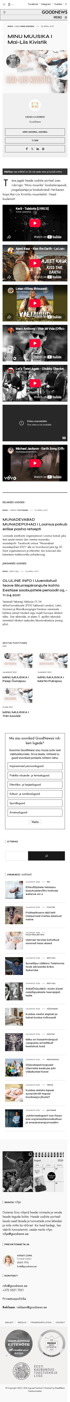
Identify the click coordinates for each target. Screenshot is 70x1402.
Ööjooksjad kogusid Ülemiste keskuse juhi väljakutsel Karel (41, 1068)
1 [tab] (6, 1355)
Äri (48, 881)
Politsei (51, 907)
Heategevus (53, 1059)
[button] (2, 8)
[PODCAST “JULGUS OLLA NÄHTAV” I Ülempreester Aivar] (48, 1171)
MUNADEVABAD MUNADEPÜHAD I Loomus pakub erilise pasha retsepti (35, 524)
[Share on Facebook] (27, 148)
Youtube (58, 4)
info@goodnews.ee (15, 1286)
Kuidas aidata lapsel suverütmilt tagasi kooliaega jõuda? (40, 1094)
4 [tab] (17, 1355)
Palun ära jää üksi (35, 934)
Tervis (13, 510)
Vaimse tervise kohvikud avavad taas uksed (42, 941)
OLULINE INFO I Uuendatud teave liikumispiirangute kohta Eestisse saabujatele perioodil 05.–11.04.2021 (35, 587)
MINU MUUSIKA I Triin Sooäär (16, 714)
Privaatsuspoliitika (14, 1299)
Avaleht (9, 1322)
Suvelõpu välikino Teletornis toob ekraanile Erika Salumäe (45, 967)
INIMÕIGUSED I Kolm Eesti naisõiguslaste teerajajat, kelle (44, 992)
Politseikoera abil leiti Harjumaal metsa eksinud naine (44, 916)
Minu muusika (27, 26)
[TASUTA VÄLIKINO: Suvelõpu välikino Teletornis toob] (18, 1171)
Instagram (46, 4)
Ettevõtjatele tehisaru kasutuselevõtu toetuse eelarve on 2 (42, 891)
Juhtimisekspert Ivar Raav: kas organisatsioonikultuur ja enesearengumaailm (44, 1119)
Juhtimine (51, 1110)
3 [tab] (13, 1355)
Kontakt (60, 1322)
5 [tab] (20, 1355)
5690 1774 (23, 1262)
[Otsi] (46, 856)
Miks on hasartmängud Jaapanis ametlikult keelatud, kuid (42, 1043)
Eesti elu (14, 571)
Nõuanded (52, 1008)
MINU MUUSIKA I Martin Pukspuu (51, 679)
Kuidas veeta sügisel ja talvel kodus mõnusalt (41, 1015)
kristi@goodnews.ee (27, 1266)
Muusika (43, 131)
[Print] (43, 148)
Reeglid (22, 1322)
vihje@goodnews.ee (16, 1234)
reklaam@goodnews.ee (32, 1307)
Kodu (10, 26)
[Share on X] (32, 148)
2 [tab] (10, 1355)
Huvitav (51, 1034)
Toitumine (22, 510)
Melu (17, 26)
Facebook (33, 4)
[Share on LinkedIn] (37, 148)
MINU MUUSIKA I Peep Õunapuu (16, 679)
